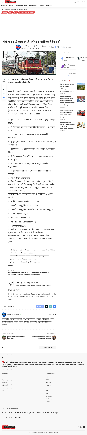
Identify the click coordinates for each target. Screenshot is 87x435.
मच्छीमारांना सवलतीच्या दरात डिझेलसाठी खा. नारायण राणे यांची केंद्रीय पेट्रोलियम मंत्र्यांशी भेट (66, 98)
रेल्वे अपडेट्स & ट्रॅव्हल (23, 12)
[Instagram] (68, 66)
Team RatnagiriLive (26, 46)
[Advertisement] (43, 27)
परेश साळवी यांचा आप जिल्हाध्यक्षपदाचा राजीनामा (21, 253)
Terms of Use (36, 294)
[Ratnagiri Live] (11, 2)
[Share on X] (58, 47)
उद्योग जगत (62, 102)
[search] (74, 1)
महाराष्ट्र (10, 12)
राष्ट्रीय (15, 12)
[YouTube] (83, 427)
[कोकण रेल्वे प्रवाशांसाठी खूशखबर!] (81, 86)
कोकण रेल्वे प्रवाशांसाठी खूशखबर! (67, 84)
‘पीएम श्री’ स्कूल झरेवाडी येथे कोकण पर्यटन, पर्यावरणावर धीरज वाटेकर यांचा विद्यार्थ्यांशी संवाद (32, 250)
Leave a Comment (48, 347)
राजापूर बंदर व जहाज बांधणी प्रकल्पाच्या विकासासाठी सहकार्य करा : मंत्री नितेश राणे (67, 124)
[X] (80, 427)
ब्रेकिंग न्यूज (5, 12)
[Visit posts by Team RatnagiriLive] (18, 47)
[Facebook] (55, 314)
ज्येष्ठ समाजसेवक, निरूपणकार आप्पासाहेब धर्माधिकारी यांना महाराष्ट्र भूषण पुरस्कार (29, 256)
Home (3, 9)
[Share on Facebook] (55, 47)
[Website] (53, 314)
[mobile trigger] (3, 2)
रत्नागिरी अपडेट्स (63, 89)
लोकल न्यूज (32, 12)
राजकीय (61, 105)
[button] (61, 47)
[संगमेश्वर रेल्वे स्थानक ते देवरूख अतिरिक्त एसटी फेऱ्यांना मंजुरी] (81, 113)
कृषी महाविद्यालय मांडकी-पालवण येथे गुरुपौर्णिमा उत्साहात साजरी (25, 262)
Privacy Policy (28, 297)
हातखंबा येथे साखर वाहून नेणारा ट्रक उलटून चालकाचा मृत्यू (24, 259)
